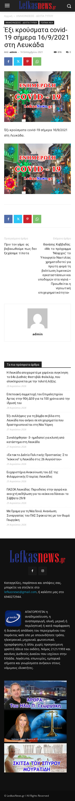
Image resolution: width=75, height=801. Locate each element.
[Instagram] (43, 571)
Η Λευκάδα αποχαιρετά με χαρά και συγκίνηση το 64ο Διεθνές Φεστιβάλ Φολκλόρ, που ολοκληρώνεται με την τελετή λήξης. (37, 377)
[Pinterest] (27, 61)
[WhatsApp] (37, 61)
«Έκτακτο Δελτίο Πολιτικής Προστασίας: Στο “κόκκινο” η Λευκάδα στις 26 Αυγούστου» (37, 457)
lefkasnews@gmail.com (20, 592)
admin (13, 52)
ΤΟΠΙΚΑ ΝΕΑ (47, 22)
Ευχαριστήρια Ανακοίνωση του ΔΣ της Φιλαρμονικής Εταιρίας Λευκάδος (32, 474)
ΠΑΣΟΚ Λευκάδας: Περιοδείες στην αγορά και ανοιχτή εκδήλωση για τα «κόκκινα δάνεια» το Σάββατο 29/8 (38, 494)
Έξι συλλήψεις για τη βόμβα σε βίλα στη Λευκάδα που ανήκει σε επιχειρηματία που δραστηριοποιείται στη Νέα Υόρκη (35, 420)
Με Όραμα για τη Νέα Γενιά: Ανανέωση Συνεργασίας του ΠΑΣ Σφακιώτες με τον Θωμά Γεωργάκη (38, 515)
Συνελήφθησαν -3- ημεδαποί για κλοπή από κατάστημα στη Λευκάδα (35, 440)
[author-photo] (38, 328)
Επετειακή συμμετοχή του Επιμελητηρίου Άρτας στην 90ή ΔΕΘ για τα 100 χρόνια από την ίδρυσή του (38, 399)
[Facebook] (8, 61)
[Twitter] (18, 61)
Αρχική (8, 16)
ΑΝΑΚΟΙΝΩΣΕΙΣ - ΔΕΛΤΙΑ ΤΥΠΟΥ (34, 16)
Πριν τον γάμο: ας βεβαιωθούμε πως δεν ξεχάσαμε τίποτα (20, 249)
